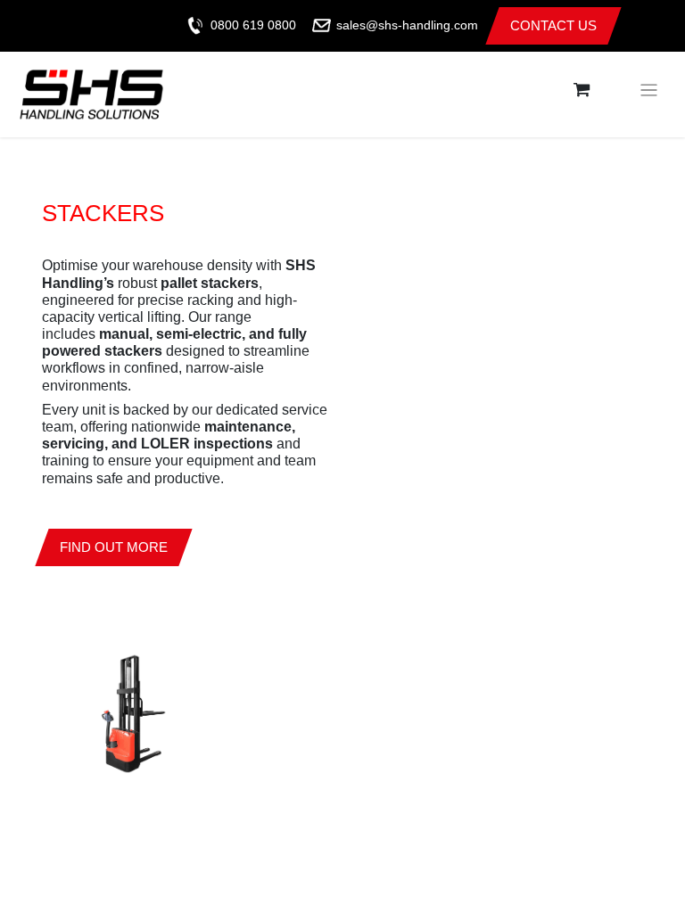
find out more (114, 547)
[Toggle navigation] (649, 90)
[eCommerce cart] (581, 90)
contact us (553, 25)
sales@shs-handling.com (407, 25)
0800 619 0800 (253, 25)
